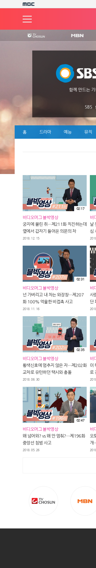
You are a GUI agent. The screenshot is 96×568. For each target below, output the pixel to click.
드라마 (45, 131)
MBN (77, 36)
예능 (67, 131)
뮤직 (88, 131)
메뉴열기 (27, 19)
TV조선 (32, 36)
